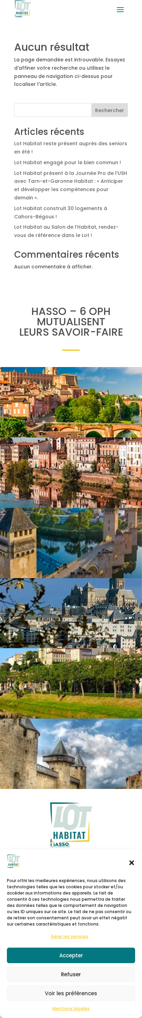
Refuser (71, 974)
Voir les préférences (71, 993)
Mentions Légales (71, 1008)
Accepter (71, 955)
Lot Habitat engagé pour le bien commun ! (67, 162)
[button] (131, 862)
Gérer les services (69, 936)
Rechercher (109, 110)
